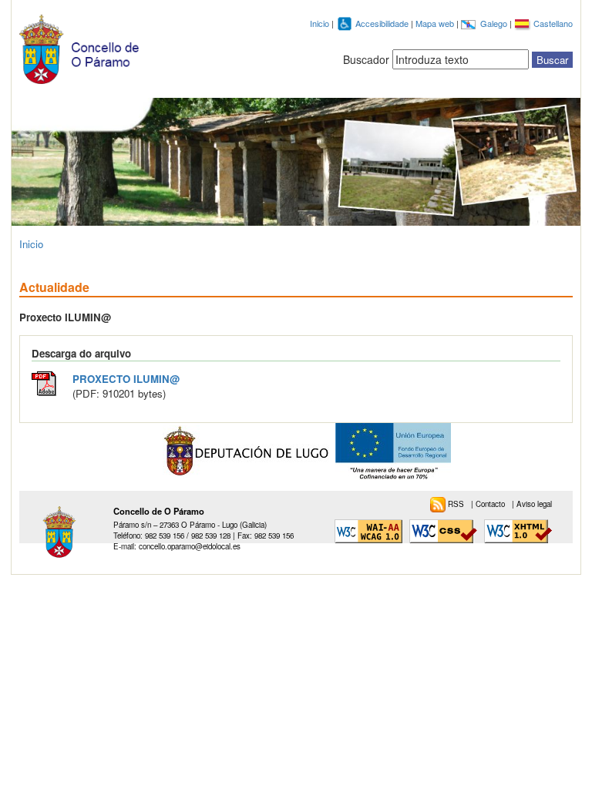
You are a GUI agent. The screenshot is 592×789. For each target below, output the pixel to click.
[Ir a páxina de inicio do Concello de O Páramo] (82, 46)
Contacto (491, 504)
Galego (495, 23)
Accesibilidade (383, 23)
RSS (457, 504)
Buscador (366, 59)
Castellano (553, 23)
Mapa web (435, 23)
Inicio (319, 23)
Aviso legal (534, 504)
